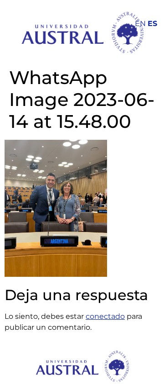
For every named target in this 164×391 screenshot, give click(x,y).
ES (152, 23)
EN (140, 23)
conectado (105, 316)
